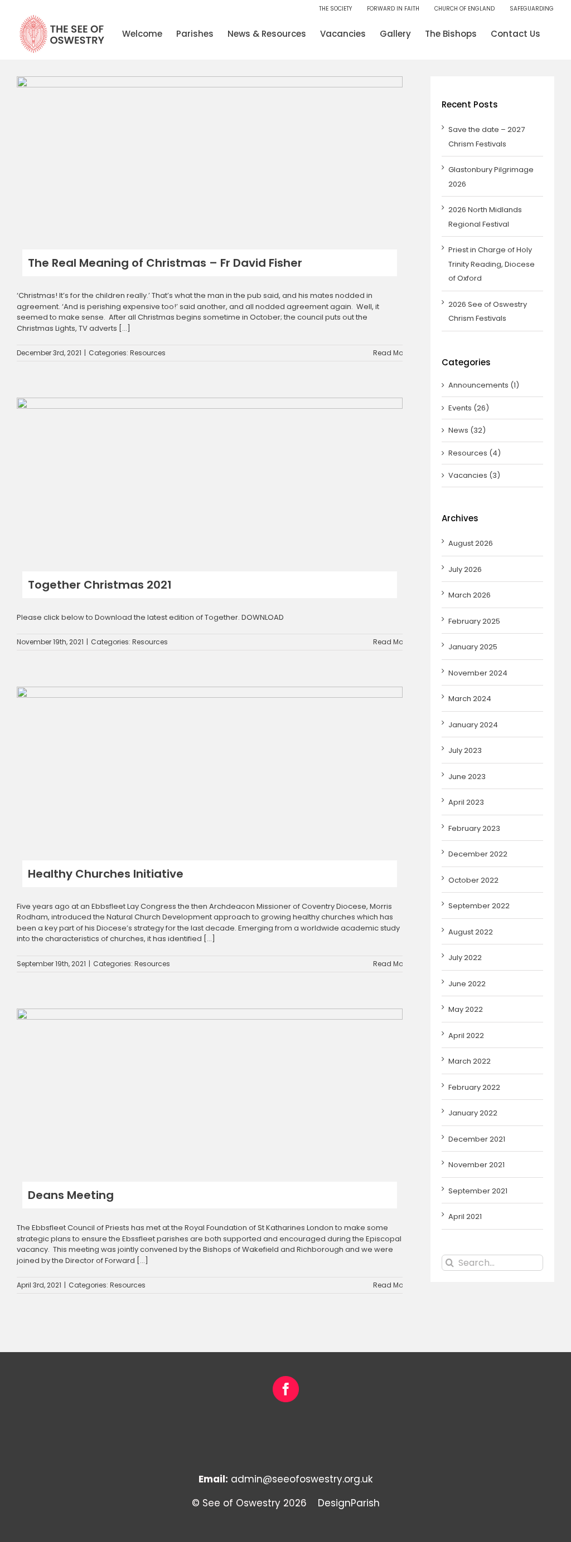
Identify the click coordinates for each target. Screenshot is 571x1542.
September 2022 (479, 905)
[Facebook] (286, 1389)
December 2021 (476, 1139)
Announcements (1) (483, 385)
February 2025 (474, 621)
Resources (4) (474, 453)
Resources (148, 353)
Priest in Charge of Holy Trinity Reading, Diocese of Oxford (491, 263)
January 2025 (472, 647)
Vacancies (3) (474, 475)
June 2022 (467, 983)
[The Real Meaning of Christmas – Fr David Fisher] (210, 154)
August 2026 (470, 543)
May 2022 (465, 1009)
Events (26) (468, 408)
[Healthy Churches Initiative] (210, 765)
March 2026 (469, 595)
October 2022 (473, 880)
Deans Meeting (71, 1195)
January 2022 (472, 1113)
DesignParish (349, 1503)
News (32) (467, 430)
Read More (391, 353)
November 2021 (476, 1164)
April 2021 (465, 1216)
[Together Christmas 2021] (210, 476)
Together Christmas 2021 (100, 585)
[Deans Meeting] (210, 1087)
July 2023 (465, 750)
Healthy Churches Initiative (105, 874)
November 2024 (477, 673)
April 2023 (466, 802)
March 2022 (469, 1061)
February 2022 (474, 1087)
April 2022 (466, 1035)
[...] (124, 328)
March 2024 (469, 698)
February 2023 (474, 828)
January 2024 (473, 724)
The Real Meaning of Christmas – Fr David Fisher (165, 263)
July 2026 (465, 569)
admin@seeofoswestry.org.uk (301, 1479)
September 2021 (477, 1191)
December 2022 (477, 854)
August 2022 (470, 932)
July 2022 (465, 957)
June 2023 (467, 776)
